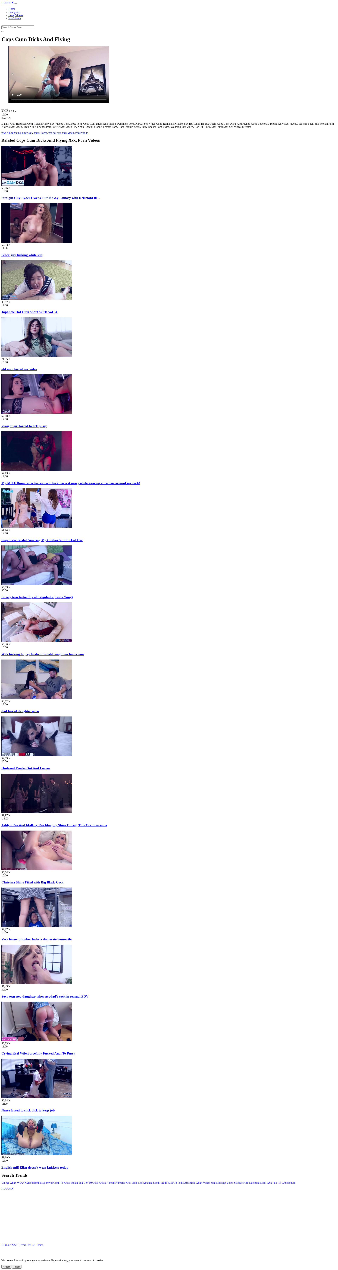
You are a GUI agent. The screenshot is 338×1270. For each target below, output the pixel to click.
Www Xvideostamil (28, 1182)
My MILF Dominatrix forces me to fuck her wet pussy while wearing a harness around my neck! (70, 483)
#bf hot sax (54, 132)
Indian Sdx (77, 1182)
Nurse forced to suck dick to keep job (28, 1110)
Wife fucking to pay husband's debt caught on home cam (42, 654)
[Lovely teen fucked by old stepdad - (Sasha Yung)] (36, 584)
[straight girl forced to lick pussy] (36, 412)
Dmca (40, 1244)
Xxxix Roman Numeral (112, 1182)
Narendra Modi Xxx (260, 1182)
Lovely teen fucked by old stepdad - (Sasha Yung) (37, 597)
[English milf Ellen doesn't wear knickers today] (36, 1154)
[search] (2, 31)
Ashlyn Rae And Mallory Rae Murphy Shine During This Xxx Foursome (54, 825)
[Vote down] (6, 109)
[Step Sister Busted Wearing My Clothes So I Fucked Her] (36, 526)
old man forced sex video (19, 369)
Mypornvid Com (49, 1182)
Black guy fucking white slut (21, 255)
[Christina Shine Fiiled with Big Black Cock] (36, 869)
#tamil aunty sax (23, 132)
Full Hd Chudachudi (284, 1182)
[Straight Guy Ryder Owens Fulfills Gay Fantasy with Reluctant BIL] (36, 184)
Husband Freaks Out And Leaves (25, 768)
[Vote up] (2, 109)
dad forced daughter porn (20, 711)
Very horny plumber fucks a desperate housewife (36, 939)
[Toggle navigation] (15, 3)
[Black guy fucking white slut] (36, 241)
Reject (17, 1266)
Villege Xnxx (8, 1182)
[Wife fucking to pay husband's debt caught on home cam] (36, 640)
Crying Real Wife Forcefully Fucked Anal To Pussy (38, 1053)
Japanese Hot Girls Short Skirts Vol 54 (29, 312)
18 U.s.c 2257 (9, 1244)
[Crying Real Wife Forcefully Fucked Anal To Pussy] (36, 1040)
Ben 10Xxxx (91, 1182)
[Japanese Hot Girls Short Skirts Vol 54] (36, 298)
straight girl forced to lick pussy (24, 426)
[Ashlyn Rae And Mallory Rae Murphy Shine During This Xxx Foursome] (36, 812)
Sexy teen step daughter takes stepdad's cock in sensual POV (45, 996)
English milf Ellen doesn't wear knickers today (34, 1167)
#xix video (68, 132)
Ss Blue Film (241, 1182)
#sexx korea (40, 132)
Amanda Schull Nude (155, 1182)
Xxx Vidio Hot (134, 1182)
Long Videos (15, 15)
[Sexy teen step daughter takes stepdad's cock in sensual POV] (36, 983)
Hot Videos (14, 18)
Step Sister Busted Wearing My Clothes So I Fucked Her (42, 540)
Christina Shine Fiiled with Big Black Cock (32, 882)
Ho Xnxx (65, 1182)
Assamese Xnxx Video (197, 1182)
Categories (14, 12)
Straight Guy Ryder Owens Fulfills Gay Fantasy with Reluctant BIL (50, 198)
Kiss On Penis (176, 1182)
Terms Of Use (27, 1244)
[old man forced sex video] (36, 355)
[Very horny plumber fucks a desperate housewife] (36, 926)
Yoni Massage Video (221, 1182)
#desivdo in (81, 132)
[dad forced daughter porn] (36, 698)
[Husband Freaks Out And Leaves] (36, 755)
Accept (6, 1266)
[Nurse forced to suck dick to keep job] (36, 1097)
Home (11, 8)
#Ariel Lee (7, 132)
